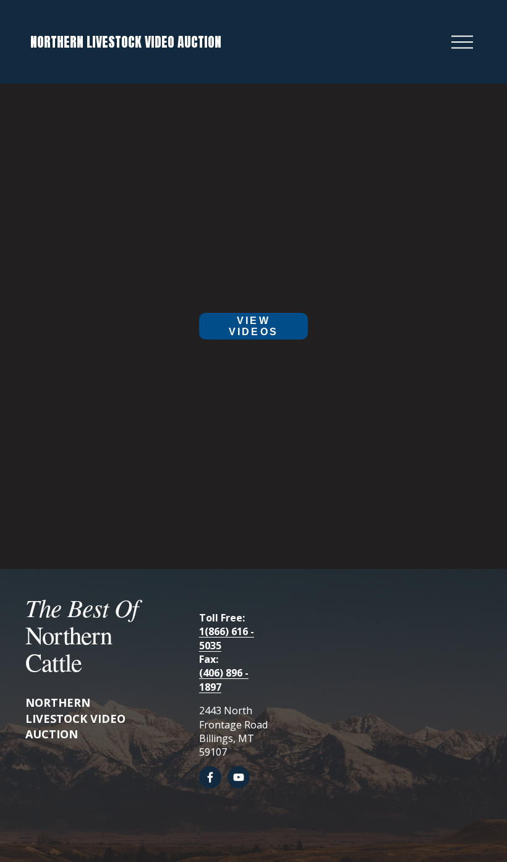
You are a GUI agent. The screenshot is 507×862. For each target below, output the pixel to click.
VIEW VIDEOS (253, 326)
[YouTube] (239, 777)
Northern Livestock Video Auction (125, 42)
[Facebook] (210, 777)
